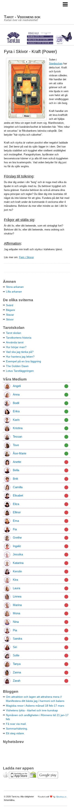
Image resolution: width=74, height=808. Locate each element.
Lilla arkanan (14, 291)
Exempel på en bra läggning (23, 361)
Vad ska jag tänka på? (20, 351)
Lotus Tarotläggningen (20, 370)
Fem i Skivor (26, 257)
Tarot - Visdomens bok (22, 17)
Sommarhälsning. (17, 728)
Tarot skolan (13, 332)
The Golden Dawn (17, 366)
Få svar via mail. (16, 723)
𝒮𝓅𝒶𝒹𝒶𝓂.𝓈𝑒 (61, 796)
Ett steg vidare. (15, 733)
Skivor (10, 319)
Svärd (9, 305)
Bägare (10, 309)
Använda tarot (14, 342)
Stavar (10, 314)
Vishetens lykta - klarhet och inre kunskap (32, 710)
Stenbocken (56, 63)
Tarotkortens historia (18, 337)
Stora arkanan (15, 286)
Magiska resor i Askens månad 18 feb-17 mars (35, 705)
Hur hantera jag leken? (20, 356)
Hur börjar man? (16, 347)
